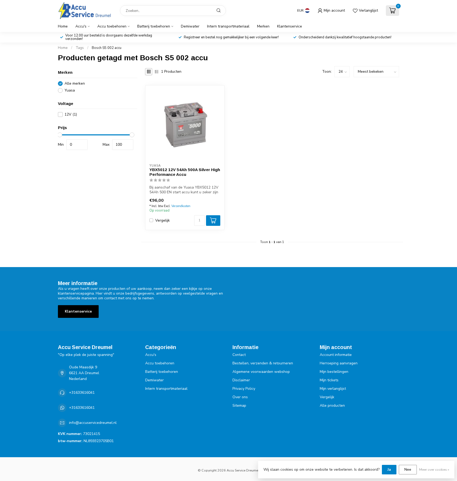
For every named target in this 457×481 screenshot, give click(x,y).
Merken (263, 26)
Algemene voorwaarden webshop (261, 371)
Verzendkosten (180, 206)
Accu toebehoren (111, 26)
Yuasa (70, 90)
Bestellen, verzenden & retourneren (262, 363)
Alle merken (75, 83)
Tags (80, 47)
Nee (407, 469)
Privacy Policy (243, 388)
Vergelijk (162, 220)
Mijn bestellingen (334, 371)
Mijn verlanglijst (333, 388)
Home (63, 26)
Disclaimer (241, 380)
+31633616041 (82, 392)
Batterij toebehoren (153, 26)
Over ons (240, 397)
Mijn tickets (329, 380)
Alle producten (332, 405)
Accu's (80, 26)
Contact (239, 354)
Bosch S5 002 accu (106, 47)
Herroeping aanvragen (339, 363)
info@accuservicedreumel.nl (93, 422)
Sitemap (239, 405)
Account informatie (336, 354)
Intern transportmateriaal (228, 26)
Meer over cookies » (434, 469)
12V (71, 114)
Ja (389, 469)
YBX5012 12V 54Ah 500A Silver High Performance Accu (184, 172)
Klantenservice (289, 26)
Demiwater (190, 26)
